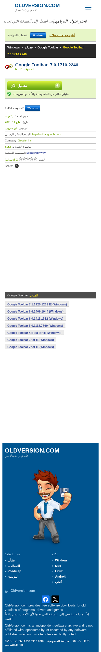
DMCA (76, 641)
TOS (86, 641)
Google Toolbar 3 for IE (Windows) (30, 340)
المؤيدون (13, 576)
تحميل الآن (19, 85)
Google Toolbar (48, 47)
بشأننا (11, 560)
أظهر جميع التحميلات (62, 35)
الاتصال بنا (14, 566)
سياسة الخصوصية (58, 641)
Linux (59, 571)
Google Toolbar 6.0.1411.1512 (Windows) (35, 318)
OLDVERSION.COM (37, 5)
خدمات (29, 47)
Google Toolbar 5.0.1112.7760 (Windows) (35, 325)
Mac (58, 566)
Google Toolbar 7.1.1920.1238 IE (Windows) (37, 304)
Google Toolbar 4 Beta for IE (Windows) (34, 333)
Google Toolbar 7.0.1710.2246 (46, 64)
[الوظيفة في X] (17, 166)
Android (60, 576)
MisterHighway (36, 152)
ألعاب (58, 582)
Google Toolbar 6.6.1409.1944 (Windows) (35, 311)
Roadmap (14, 571)
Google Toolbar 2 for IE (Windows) (30, 347)
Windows (13, 47)
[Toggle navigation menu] (88, 7)
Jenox (19, 645)
